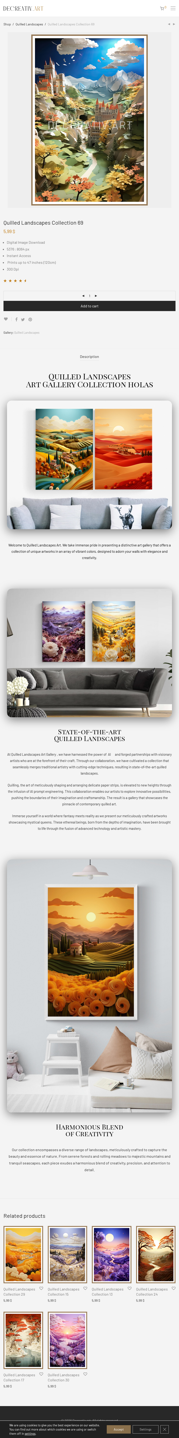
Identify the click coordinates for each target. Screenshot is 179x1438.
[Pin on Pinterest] (30, 319)
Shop (7, 24)
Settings (145, 1429)
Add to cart (90, 306)
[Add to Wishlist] (7, 319)
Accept (119, 1429)
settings (30, 1433)
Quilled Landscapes (29, 24)
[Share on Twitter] (23, 319)
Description (89, 356)
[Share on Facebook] (16, 319)
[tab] (89, 356)
